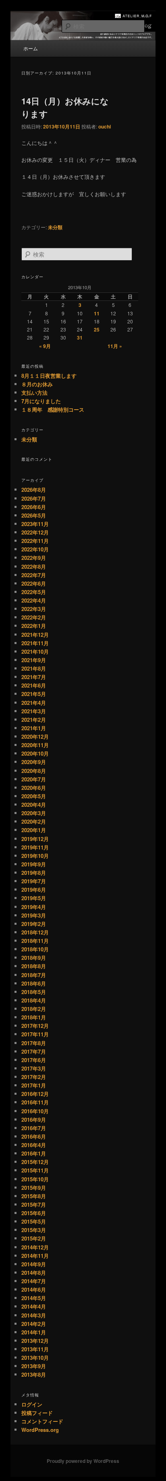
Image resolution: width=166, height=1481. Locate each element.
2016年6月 (33, 1136)
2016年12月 (35, 1094)
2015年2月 (33, 1238)
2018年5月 (33, 992)
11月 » (115, 346)
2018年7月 (33, 975)
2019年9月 (33, 864)
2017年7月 (33, 1051)
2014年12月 (35, 1247)
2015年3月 (33, 1230)
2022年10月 (35, 549)
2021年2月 (33, 719)
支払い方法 (34, 392)
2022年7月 (33, 575)
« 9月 (45, 346)
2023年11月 (35, 524)
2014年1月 (33, 1332)
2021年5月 (33, 694)
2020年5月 (33, 796)
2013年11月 (35, 1349)
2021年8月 (33, 668)
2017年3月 (33, 1068)
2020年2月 (33, 821)
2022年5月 (33, 592)
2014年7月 (33, 1281)
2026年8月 (33, 489)
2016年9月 (33, 1119)
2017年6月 (33, 1060)
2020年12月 (35, 736)
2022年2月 (33, 617)
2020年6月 (33, 787)
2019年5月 (33, 898)
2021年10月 (35, 651)
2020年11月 (35, 745)
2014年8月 (33, 1272)
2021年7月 (33, 677)
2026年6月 (33, 507)
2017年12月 (35, 1025)
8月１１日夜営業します (49, 375)
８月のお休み (37, 384)
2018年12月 (35, 932)
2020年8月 (33, 771)
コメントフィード (42, 1421)
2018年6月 (33, 983)
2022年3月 (33, 609)
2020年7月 (33, 779)
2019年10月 (35, 856)
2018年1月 (33, 1017)
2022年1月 (33, 626)
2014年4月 (33, 1306)
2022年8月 (33, 566)
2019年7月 (33, 881)
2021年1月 (33, 728)
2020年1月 (33, 830)
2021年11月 (35, 643)
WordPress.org (40, 1429)
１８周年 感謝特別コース (52, 409)
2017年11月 (35, 1034)
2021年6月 (33, 685)
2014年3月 (33, 1315)
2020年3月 (33, 813)
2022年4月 (33, 600)
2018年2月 (33, 1009)
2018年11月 (35, 941)
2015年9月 (33, 1187)
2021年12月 (35, 634)
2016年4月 (33, 1145)
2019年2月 (33, 924)
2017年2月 (33, 1077)
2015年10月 (35, 1179)
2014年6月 (33, 1289)
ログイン (31, 1404)
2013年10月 (35, 1357)
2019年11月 (35, 847)
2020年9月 (33, 762)
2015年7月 (33, 1204)
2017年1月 (33, 1085)
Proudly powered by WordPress (83, 1460)
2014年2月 (33, 1324)
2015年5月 (33, 1221)
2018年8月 (33, 966)
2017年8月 (33, 1043)
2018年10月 (35, 949)
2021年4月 (33, 702)
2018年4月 (33, 1000)
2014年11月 (35, 1255)
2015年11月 (35, 1170)
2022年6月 (33, 583)
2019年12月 (35, 839)
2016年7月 (33, 1128)
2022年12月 (35, 532)
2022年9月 (33, 557)
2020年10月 (35, 753)
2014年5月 (33, 1298)
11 (97, 313)
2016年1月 (33, 1153)
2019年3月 (33, 915)
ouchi (104, 126)
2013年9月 (33, 1366)
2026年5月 (33, 515)
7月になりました (41, 401)
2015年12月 (35, 1162)
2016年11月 (35, 1102)
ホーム (30, 48)
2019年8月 (33, 872)
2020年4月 (33, 804)
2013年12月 (35, 1340)
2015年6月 (33, 1213)
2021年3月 (33, 711)
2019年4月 (33, 907)
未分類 (55, 227)
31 (80, 337)
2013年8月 (33, 1374)
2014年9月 (33, 1264)
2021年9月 (33, 660)
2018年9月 (33, 957)
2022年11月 (35, 541)
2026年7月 (33, 498)
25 (97, 329)
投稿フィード (37, 1413)
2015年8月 (33, 1196)
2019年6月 (33, 889)
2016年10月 (35, 1111)
